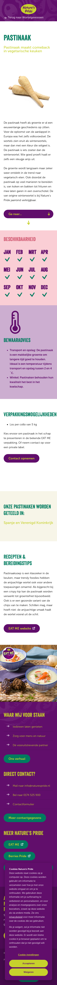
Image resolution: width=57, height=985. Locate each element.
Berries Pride (17, 856)
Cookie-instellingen (28, 954)
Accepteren (28, 963)
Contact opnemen (22, 458)
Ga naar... (15, 214)
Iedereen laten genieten (27, 726)
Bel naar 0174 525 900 (26, 795)
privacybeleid (15, 917)
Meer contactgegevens (25, 818)
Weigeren (29, 972)
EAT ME (14, 844)
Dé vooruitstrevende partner (30, 745)
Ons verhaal (17, 759)
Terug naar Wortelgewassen (25, 17)
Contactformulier (23, 804)
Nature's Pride (28, 9)
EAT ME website (20, 628)
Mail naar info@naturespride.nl (31, 785)
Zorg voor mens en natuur (29, 736)
